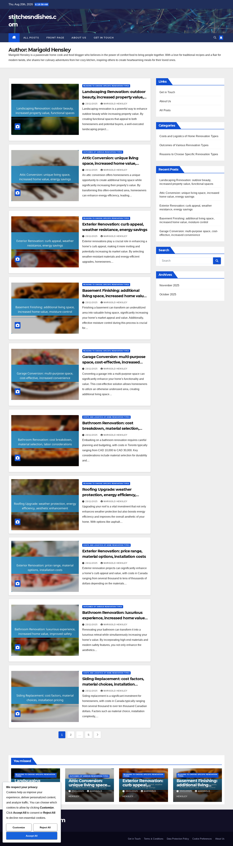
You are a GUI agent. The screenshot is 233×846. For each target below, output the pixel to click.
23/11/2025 (91, 104)
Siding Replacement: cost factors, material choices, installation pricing (113, 684)
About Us (78, 37)
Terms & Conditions (153, 838)
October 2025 (167, 294)
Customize (19, 827)
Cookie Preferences (202, 838)
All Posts (31, 37)
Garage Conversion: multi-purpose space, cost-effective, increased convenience (113, 362)
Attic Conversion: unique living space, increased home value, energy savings (110, 163)
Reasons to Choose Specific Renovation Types (106, 86)
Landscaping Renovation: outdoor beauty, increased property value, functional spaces (113, 97)
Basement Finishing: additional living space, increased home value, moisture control (114, 296)
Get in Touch (104, 37)
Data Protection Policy (178, 838)
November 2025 (169, 285)
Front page (55, 37)
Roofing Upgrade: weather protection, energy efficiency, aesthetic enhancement (109, 495)
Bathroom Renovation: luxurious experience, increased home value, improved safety (113, 618)
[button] (215, 37)
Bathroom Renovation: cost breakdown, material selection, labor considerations (110, 428)
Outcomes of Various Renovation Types (102, 152)
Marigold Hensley (115, 104)
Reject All (45, 827)
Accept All (32, 835)
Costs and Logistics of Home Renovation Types (106, 417)
